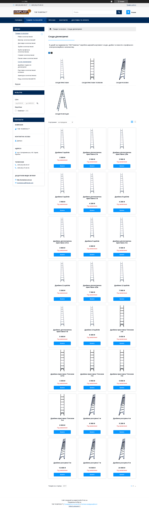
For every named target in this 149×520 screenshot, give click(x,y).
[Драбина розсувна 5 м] (62, 449)
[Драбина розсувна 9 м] (122, 449)
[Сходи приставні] (62, 69)
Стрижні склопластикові (26, 55)
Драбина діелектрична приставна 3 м (92, 197)
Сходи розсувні (122, 82)
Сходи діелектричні (24, 62)
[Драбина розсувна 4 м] (122, 405)
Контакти (63, 20)
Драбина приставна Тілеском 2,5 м (62, 375)
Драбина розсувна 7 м (92, 463)
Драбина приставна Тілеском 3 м (92, 375)
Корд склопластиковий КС (27, 79)
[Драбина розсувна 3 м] (92, 405)
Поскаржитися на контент (72, 504)
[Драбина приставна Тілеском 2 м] (122, 316)
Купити (62, 166)
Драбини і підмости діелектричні (24, 66)
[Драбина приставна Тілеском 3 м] (92, 360)
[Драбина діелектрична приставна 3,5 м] (62, 227)
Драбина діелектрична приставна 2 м (92, 153)
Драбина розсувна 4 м (122, 418)
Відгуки (17, 84)
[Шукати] (119, 12)
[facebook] (49, 53)
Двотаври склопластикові (26, 43)
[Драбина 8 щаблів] (122, 183)
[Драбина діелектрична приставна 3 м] (92, 183)
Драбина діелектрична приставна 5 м (62, 330)
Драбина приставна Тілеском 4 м (122, 375)
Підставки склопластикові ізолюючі (27, 71)
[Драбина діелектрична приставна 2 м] (92, 139)
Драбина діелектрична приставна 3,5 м (62, 242)
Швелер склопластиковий (26, 40)
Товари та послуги (34, 20)
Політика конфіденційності (89, 504)
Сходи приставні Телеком (92, 82)
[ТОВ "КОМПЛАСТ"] (22, 14)
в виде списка (135, 122)
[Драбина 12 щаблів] (122, 272)
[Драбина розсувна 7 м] (92, 449)
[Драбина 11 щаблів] (62, 272)
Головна (18, 20)
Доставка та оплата (80, 20)
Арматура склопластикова (27, 75)
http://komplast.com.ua (24, 179)
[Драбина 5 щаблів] (62, 139)
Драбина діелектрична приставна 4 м (122, 242)
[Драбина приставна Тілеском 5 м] (62, 405)
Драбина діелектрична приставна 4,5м (92, 286)
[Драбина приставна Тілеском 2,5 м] (62, 360)
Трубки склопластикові (25, 46)
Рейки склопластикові (25, 36)
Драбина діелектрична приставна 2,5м (122, 153)
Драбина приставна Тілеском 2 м (122, 330)
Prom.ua (84, 500)
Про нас (52, 20)
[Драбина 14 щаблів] (92, 316)
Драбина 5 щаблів (62, 152)
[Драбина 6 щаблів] (62, 183)
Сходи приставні (62, 82)
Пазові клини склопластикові (28, 58)
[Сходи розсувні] (122, 69)
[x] (51, 53)
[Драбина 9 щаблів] (92, 227)
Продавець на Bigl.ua (74, 502)
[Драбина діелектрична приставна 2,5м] (122, 139)
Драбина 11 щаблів (62, 285)
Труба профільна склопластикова (24, 51)
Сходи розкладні (62, 114)
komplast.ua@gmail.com (25, 183)
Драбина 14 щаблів (92, 330)
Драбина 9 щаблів (92, 241)
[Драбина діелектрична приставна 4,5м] (92, 272)
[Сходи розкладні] (62, 100)
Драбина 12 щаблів (121, 285)
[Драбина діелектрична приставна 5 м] (62, 316)
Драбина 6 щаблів (62, 197)
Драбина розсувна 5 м (62, 463)
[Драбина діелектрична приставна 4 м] (122, 227)
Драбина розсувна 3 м (92, 418)
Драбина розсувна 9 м (122, 463)
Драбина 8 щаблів (122, 197)
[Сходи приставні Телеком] (92, 69)
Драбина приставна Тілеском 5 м (62, 419)
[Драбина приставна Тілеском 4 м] (122, 360)
